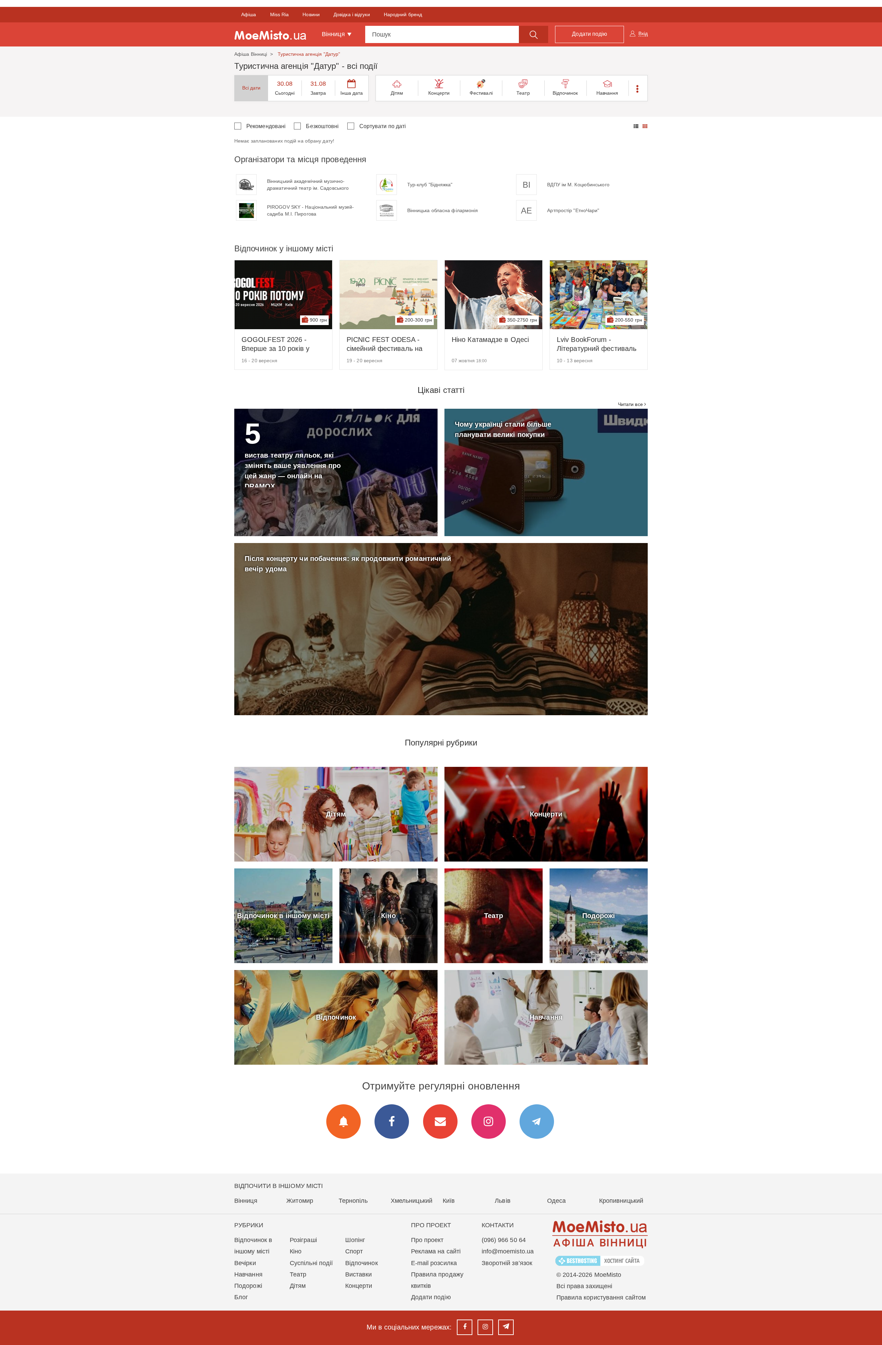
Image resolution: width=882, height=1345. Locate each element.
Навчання (607, 93)
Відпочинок (565, 93)
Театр (523, 93)
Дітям (397, 93)
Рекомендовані (266, 126)
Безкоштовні (322, 126)
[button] (637, 88)
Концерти (439, 93)
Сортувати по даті (382, 126)
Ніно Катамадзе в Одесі (490, 339)
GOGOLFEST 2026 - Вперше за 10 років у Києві (275, 344)
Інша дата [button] (351, 93)
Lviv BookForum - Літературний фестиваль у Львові (596, 344)
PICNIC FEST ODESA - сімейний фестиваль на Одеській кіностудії (384, 344)
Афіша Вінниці (250, 54)
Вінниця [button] (334, 34)
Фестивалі (481, 93)
